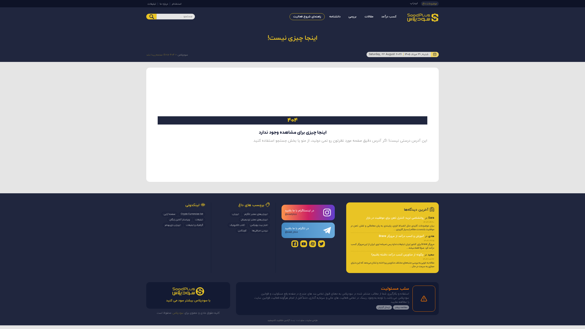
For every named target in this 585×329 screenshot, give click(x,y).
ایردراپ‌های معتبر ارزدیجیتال (254, 219)
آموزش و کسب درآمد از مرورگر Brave (401, 236)
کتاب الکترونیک (237, 225)
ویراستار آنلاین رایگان (180, 219)
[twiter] (321, 243)
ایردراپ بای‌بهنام (173, 225)
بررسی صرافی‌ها (260, 230)
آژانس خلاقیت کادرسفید (279, 320)
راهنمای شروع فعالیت (307, 17)
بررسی (352, 17)
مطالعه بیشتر (401, 307)
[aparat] (312, 243)
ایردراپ (414, 3)
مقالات (368, 17)
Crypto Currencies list (192, 214)
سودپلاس (183, 55)
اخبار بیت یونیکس (259, 225)
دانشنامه (334, 17)
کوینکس (242, 230)
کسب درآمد (388, 17)
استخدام (176, 4)
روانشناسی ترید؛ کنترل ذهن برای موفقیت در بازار (395, 218)
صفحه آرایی (169, 214)
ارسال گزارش (384, 307)
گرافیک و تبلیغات (194, 225)
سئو (302, 320)
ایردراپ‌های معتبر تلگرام (256, 214)
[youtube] (303, 243)
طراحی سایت (312, 320)
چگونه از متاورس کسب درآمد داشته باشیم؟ (397, 255)
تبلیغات (152, 4)
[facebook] (294, 243)
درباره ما (164, 4)
